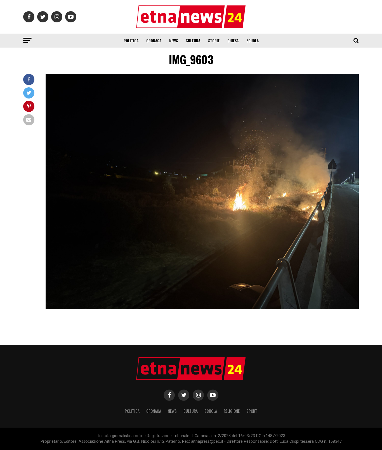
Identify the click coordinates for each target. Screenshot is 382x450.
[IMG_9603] (202, 307)
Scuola (252, 40)
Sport (251, 411)
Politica (131, 40)
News (173, 40)
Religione (232, 411)
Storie (214, 40)
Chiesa (233, 40)
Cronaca (153, 40)
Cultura (193, 40)
